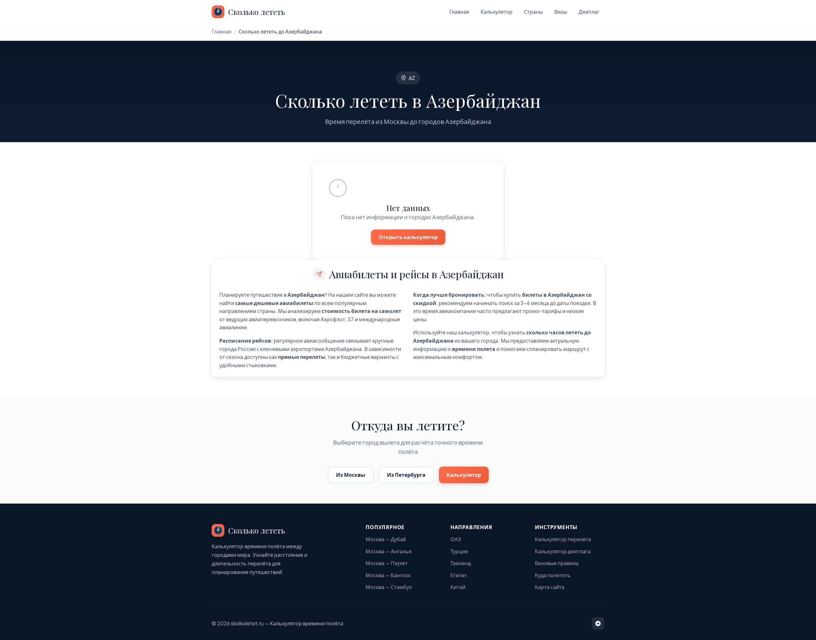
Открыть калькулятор (408, 237)
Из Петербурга (406, 474)
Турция (459, 551)
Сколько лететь (256, 12)
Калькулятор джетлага (563, 551)
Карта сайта (550, 587)
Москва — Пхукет (387, 563)
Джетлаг (589, 11)
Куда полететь (553, 575)
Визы (560, 11)
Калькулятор (497, 11)
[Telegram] (598, 623)
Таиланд (460, 563)
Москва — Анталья (389, 551)
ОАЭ (455, 539)
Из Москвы (350, 474)
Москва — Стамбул (389, 587)
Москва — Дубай (386, 539)
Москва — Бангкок (388, 575)
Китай (457, 587)
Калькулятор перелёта (563, 539)
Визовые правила (557, 563)
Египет (458, 575)
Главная (459, 11)
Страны (533, 11)
